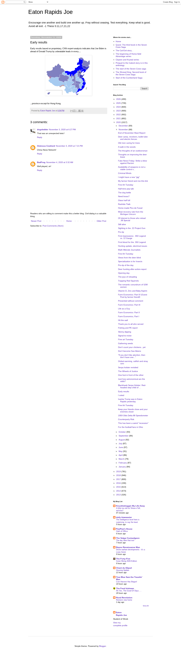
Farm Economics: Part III (129, 305)
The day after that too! (125, 540)
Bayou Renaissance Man (128, 547)
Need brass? (124, 196)
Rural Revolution (124, 597)
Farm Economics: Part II (129, 312)
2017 (118, 479)
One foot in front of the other (131, 375)
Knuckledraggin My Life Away (130, 506)
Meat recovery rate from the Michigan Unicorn (130, 213)
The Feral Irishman (125, 588)
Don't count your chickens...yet (132, 347)
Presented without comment (130, 301)
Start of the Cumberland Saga (129, 78)
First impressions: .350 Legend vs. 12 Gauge (132, 237)
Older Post (101, 221)
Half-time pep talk (126, 189)
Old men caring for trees (129, 143)
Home (69, 221)
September (124, 436)
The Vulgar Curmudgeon (128, 538)
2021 (118, 118)
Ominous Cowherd (46, 146)
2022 (118, 114)
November (124, 129)
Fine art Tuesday (125, 339)
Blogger (102, 646)
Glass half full (124, 200)
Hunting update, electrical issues (132, 246)
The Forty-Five (123, 559)
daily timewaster (124, 517)
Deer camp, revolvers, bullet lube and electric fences (133, 138)
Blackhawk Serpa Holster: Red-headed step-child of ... (132, 386)
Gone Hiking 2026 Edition (126, 561)
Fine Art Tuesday (125, 185)
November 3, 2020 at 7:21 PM (69, 146)
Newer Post (36, 221)
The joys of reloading (127, 277)
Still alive (122, 224)
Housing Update (122, 570)
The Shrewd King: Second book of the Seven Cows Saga (131, 73)
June (121, 447)
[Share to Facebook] (79, 110)
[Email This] (71, 110)
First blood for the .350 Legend (132, 242)
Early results (123, 391)
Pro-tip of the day (125, 265)
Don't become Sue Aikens (129, 351)
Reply (39, 137)
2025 (118, 103)
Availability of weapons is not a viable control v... (131, 168)
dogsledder (42, 129)
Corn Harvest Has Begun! (126, 582)
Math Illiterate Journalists (129, 250)
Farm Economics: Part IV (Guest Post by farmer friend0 (132, 295)
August (122, 440)
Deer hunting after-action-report (132, 269)
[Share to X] (77, 110)
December (124, 126)
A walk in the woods (127, 147)
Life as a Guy (124, 308)
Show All (145, 606)
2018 (118, 475)
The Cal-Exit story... (124, 50)
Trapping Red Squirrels (128, 281)
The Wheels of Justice (128, 371)
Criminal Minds (124, 173)
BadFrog (41, 162)
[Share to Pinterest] (82, 110)
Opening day (124, 273)
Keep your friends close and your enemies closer (133, 410)
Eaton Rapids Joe (50, 12)
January (122, 467)
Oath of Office (122, 531)
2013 (118, 495)
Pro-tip (121, 232)
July (121, 443)
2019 (118, 471)
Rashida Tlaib (124, 204)
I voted (121, 395)
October (122, 432)
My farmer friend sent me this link (133, 181)
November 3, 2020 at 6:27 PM (62, 129)
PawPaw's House (124, 529)
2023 (118, 111)
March (122, 459)
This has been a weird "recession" (133, 423)
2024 (118, 107)
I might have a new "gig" (129, 177)
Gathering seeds (125, 343)
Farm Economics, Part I (128, 316)
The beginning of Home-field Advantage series (128, 55)
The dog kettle (124, 192)
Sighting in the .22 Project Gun (131, 228)
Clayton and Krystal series (127, 60)
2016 (118, 483)
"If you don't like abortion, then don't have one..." (131, 356)
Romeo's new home (124, 600)
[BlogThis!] (74, 110)
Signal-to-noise (125, 335)
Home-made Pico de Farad (130, 208)
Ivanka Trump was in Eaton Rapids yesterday (130, 400)
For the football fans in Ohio (130, 427)
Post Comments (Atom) (53, 226)
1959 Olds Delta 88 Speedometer (133, 415)
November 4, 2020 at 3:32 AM (59, 162)
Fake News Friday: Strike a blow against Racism (132, 162)
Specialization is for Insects (130, 261)
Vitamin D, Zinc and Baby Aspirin (132, 291)
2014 (118, 491)
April (121, 455)
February (123, 463)
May (121, 451)
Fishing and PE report (128, 328)
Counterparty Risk (126, 419)
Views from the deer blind (129, 257)
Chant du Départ (124, 568)
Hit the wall (123, 320)
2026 (118, 99)
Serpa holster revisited (128, 367)
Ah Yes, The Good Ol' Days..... (129, 591)
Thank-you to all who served (130, 324)
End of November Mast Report (131, 133)
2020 (118, 122)
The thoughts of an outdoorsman (132, 151)
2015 (118, 487)
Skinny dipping (124, 332)
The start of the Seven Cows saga (131, 69)
